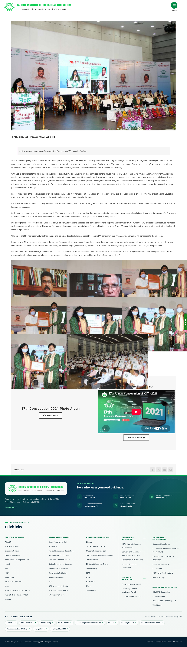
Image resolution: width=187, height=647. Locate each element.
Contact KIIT (11, 507)
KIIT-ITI (111, 623)
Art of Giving (46, 623)
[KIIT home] (36, 488)
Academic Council (12, 546)
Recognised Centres (161, 564)
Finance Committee (12, 555)
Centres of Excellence (161, 544)
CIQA (88, 577)
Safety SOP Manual (56, 577)
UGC (50, 582)
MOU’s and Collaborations (163, 573)
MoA (7, 586)
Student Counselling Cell (96, 551)
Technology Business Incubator (89, 623)
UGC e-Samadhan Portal (58, 586)
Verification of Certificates (132, 560)
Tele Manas (157, 605)
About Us (8, 542)
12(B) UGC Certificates (14, 582)
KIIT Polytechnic (127, 623)
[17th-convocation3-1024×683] (107, 287)
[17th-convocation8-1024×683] (107, 324)
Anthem (8, 599)
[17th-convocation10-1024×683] (107, 361)
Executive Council (12, 551)
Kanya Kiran (39, 629)
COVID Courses (159, 596)
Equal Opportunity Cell (58, 542)
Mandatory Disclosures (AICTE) (17, 590)
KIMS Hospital (63, 623)
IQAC (88, 573)
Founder (10, 623)
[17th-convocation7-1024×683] (52, 324)
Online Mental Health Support (164, 601)
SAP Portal (90, 582)
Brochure (149, 642)
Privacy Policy (161, 642)
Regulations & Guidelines (58, 568)
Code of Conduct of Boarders (60, 564)
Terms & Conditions (175, 642)
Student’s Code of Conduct (59, 560)
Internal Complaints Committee (61, 551)
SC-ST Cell (53, 546)
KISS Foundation (27, 623)
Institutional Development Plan (17, 560)
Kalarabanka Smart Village (17, 629)
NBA (6, 568)
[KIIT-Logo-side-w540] (37, 4)
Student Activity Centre (95, 546)
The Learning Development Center (100, 555)
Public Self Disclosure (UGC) (16, 595)
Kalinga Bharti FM (59, 629)
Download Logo (159, 577)
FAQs (88, 586)
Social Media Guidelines (58, 573)
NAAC (7, 564)
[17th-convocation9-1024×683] (52, 361)
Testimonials (91, 590)
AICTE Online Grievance (58, 595)
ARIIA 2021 (9, 577)
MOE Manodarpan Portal (58, 590)
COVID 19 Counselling (161, 592)
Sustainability (91, 568)
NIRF (7, 573)
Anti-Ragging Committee (59, 555)
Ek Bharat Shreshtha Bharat (97, 564)
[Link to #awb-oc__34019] (174, 5)
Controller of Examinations (132, 596)
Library (89, 542)
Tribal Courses (92, 560)
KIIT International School (150, 623)
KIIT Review (157, 569)
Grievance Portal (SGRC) (132, 584)
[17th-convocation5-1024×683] (52, 287)
